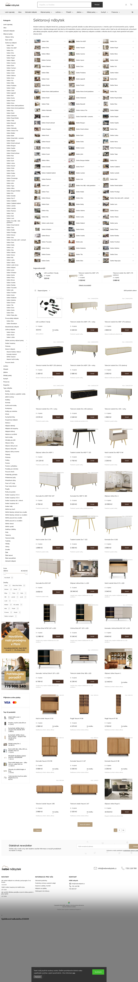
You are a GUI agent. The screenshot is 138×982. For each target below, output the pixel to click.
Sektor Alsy (10, 250)
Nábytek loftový (10, 431)
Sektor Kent (10, 158)
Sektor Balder (11, 133)
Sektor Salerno (11, 75)
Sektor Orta (10, 53)
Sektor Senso (11, 255)
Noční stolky (9, 437)
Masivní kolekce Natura (14, 352)
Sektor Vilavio (11, 262)
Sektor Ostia (10, 168)
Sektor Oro (10, 50)
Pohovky (7, 346)
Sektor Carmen (11, 68)
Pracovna (6, 382)
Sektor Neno (10, 171)
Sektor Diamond (12, 115)
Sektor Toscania (12, 287)
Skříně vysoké (9, 526)
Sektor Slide (10, 83)
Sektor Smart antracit (13, 143)
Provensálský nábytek (11, 318)
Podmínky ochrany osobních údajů (45, 883)
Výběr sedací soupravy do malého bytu (13, 887)
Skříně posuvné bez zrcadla (13, 518)
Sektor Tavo (10, 227)
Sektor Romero (11, 211)
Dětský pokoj (7, 375)
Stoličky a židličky (10, 529)
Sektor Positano (11, 85)
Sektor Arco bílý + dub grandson (13, 221)
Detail (92, 330)
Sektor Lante (11, 260)
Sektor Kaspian (11, 151)
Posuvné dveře (9, 362)
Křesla (7, 414)
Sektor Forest (11, 100)
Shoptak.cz (78, 909)
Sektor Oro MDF (12, 48)
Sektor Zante (11, 310)
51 (123, 830)
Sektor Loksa (11, 163)
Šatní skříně (8, 40)
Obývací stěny (9, 37)
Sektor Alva (10, 237)
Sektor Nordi (10, 113)
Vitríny (7, 546)
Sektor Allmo (10, 188)
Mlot (7, 608)
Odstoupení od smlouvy (42, 891)
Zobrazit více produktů (85, 285)
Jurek (23, 597)
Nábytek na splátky (41, 888)
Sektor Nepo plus (12, 315)
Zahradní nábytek (9, 31)
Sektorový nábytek (11, 43)
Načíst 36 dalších (85, 824)
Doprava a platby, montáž (43, 886)
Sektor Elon (10, 321)
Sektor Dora (10, 307)
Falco (15, 593)
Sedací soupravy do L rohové (14, 500)
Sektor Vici (10, 80)
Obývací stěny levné (11, 446)
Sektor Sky (10, 110)
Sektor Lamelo (11, 206)
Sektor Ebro (10, 313)
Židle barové (9, 555)
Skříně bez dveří (10, 509)
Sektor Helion (11, 88)
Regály (7, 489)
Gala (23, 593)
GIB (6, 597)
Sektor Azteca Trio (12, 130)
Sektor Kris (10, 193)
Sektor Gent (10, 161)
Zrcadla (7, 549)
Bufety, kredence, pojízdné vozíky (15, 394)
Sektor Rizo (10, 125)
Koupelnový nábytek (11, 420)
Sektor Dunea (11, 302)
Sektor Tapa (10, 186)
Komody (7, 402)
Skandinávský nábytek (12, 327)
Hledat (97, 5)
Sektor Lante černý (12, 265)
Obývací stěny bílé (10, 449)
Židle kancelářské (10, 558)
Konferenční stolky (11, 405)
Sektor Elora (10, 65)
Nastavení (38, 977)
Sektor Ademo (11, 252)
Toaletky (7, 541)
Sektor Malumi (11, 267)
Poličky (7, 460)
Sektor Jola (10, 290)
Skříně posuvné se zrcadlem (13, 521)
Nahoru (38, 830)
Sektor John (10, 183)
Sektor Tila (10, 305)
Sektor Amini (10, 73)
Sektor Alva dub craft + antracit (16, 240)
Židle (6, 552)
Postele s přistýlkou (11, 466)
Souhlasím (98, 972)
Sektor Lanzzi (11, 176)
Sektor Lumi (10, 218)
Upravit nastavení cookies (69, 906)
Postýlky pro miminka (11, 469)
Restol (17, 612)
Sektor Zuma (10, 295)
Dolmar (8, 589)
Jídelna (5, 372)
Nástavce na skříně (11, 434)
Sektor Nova (10, 103)
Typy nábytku (7, 388)
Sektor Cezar (11, 181)
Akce (4, 28)
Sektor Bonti (10, 335)
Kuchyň (5, 378)
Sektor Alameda (11, 128)
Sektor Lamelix (11, 208)
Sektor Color (10, 90)
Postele (7, 463)
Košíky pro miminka (11, 411)
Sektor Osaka (11, 173)
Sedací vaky (8, 506)
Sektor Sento (11, 98)
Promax (8, 612)
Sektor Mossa (11, 235)
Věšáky (7, 544)
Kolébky (7, 400)
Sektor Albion (11, 60)
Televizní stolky (9, 538)
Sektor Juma (10, 270)
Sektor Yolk (10, 45)
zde (74, 973)
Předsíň (5, 369)
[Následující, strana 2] (119, 830)
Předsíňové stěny (10, 480)
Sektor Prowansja (12, 178)
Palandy (7, 454)
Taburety (8, 535)
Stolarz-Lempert (10, 616)
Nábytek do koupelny (11, 428)
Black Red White (19, 585)
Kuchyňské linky (10, 417)
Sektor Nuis (10, 155)
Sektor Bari (10, 95)
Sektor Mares (11, 332)
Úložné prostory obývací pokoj (14, 340)
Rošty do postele (10, 492)
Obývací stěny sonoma (12, 451)
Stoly (6, 532)
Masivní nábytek (10, 349)
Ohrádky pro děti (10, 440)
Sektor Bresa (11, 280)
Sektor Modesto (11, 297)
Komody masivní (12, 354)
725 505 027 (73, 889)
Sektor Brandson (12, 323)
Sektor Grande (11, 196)
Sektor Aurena (11, 63)
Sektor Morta (11, 275)
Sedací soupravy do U (11, 503)
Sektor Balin (10, 135)
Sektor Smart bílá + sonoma (15, 138)
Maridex (16, 601)
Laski (7, 601)
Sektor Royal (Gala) (13, 118)
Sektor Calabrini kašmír (14, 203)
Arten (7, 585)
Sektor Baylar (11, 141)
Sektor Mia (10, 257)
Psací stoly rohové (10, 486)
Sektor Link (10, 213)
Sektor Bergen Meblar (13, 191)
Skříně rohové (9, 523)
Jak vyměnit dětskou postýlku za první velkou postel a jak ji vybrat (17, 893)
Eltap (7, 593)
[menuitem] (9, 12)
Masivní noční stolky (13, 359)
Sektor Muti (10, 216)
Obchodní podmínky (41, 880)
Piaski (15, 608)
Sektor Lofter (11, 337)
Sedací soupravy (10, 343)
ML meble (18, 604)
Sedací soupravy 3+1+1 (12, 495)
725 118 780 (131, 868)
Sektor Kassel (11, 166)
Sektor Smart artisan (13, 153)
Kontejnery (8, 408)
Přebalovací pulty (10, 477)
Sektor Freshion (11, 292)
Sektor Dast (10, 242)
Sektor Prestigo (11, 232)
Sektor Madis (11, 230)
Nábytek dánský (10, 426)
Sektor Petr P (11, 198)
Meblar (8, 604)
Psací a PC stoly (10, 483)
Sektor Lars (10, 247)
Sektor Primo (11, 277)
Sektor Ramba (11, 285)
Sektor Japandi (11, 93)
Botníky (7, 391)
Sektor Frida (10, 120)
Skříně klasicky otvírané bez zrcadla (16, 512)
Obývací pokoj (7, 34)
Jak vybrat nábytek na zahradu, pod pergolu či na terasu (16, 881)
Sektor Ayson (11, 70)
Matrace (7, 423)
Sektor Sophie (11, 148)
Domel (17, 589)
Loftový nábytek (10, 329)
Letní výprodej (7, 24)
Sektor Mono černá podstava (15, 108)
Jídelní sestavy (9, 397)
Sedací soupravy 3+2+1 (12, 498)
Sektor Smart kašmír (13, 225)
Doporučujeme (42, 290)
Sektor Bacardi (11, 123)
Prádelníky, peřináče (11, 474)
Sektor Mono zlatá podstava (15, 105)
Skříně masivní (11, 357)
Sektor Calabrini (11, 201)
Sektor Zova (10, 78)
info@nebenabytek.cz (107, 868)
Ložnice (5, 366)
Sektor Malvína (11, 300)
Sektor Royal (10, 58)
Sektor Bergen (11, 145)
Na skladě (8, 577)
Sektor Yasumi (11, 55)
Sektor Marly (10, 245)
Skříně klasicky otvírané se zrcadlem (16, 515)
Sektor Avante (11, 282)
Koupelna (6, 385)
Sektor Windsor (11, 272)
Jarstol (15, 597)
